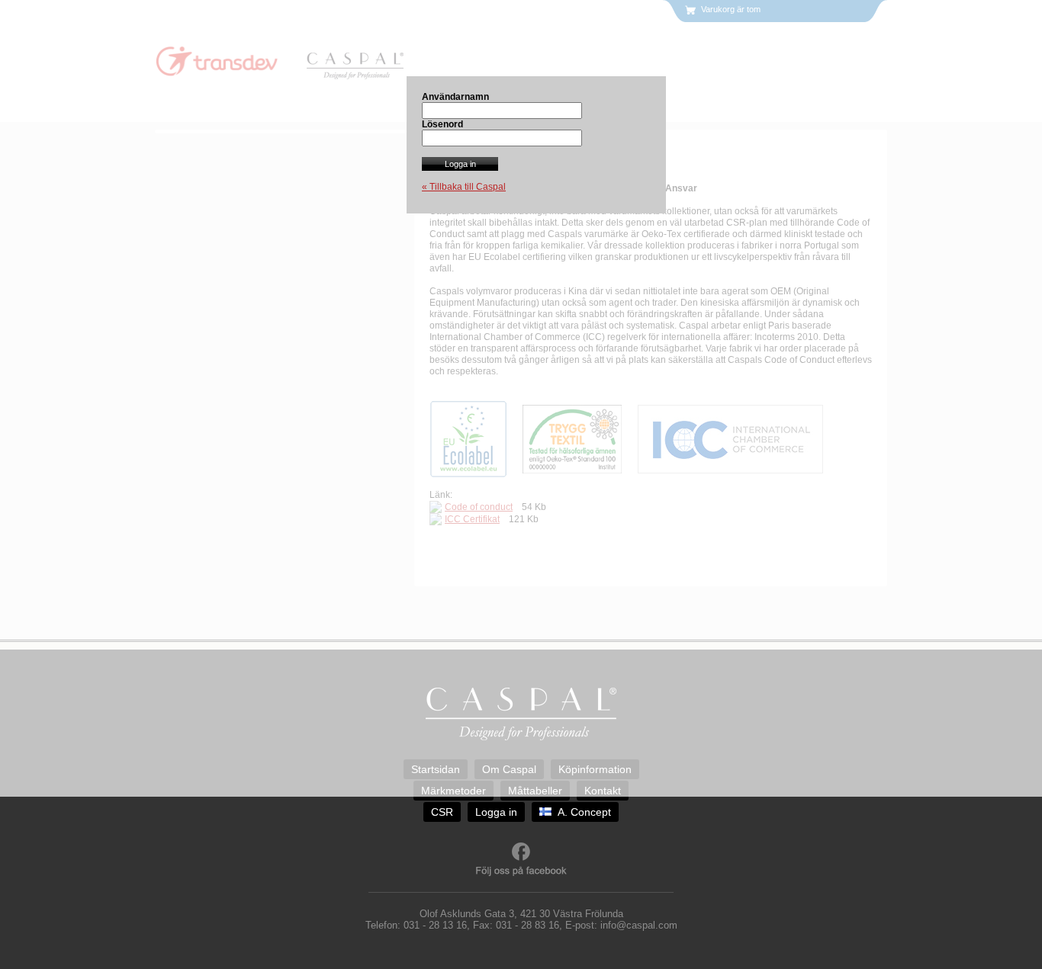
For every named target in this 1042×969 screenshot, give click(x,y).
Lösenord (442, 124)
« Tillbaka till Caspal (464, 186)
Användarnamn (455, 96)
